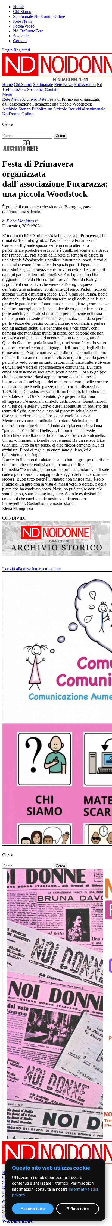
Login (7, 50)
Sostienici (21, 36)
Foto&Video (24, 26)
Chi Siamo (22, 11)
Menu (7, 94)
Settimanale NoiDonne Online (39, 16)
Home (18, 6)
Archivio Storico (17, 109)
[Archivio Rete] (21, 150)
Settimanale (43, 84)
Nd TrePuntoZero (28, 31)
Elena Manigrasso (22, 221)
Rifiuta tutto (78, 1209)
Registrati (22, 50)
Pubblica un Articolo (50, 109)
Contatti (20, 40)
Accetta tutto (33, 1209)
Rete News (22, 21)
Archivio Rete (34, 99)
